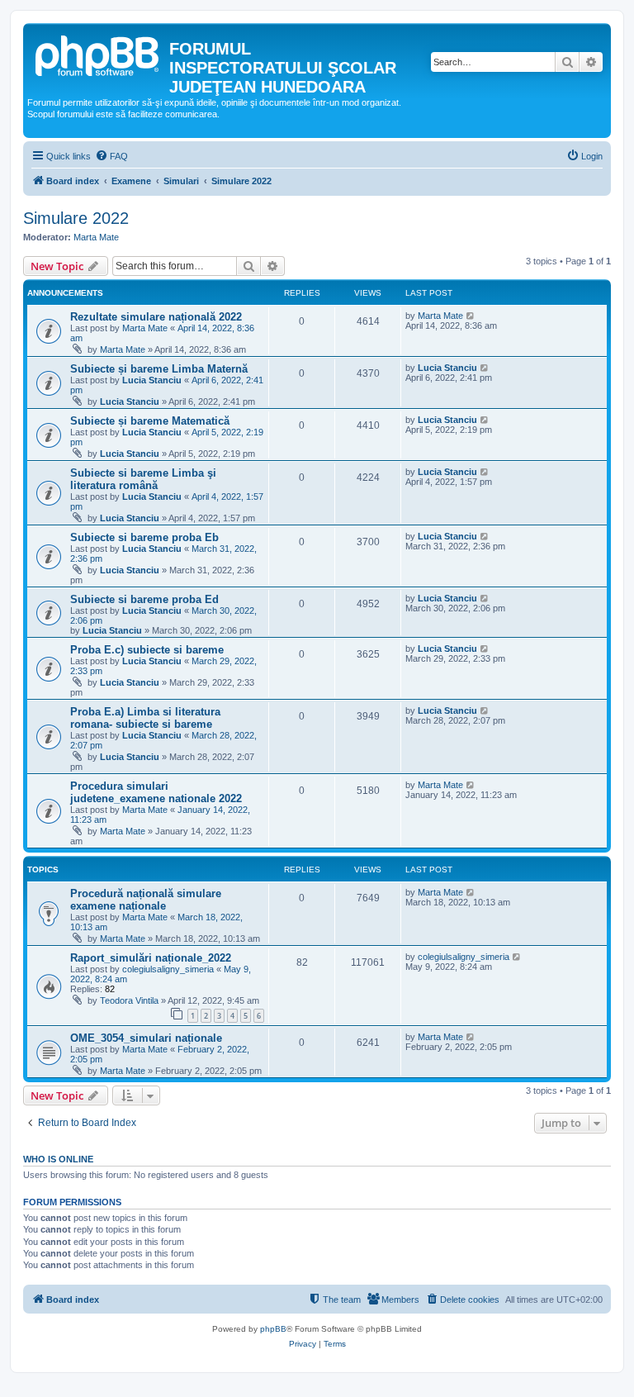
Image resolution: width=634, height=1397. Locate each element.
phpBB (273, 1328)
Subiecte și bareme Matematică (149, 421)
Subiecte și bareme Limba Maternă (159, 369)
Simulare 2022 (76, 218)
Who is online (58, 1159)
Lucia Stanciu (152, 380)
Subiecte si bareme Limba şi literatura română (143, 479)
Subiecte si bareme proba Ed (144, 599)
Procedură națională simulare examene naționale (145, 899)
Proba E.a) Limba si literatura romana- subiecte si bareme (145, 718)
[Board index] (98, 53)
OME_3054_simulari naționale (146, 1038)
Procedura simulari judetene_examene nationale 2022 (156, 792)
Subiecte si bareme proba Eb (144, 537)
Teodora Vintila (129, 1000)
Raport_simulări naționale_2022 (150, 958)
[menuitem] (111, 156)
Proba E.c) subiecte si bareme (147, 650)
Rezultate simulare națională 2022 (156, 317)
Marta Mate (96, 237)
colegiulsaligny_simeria (168, 969)
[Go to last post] (471, 316)
